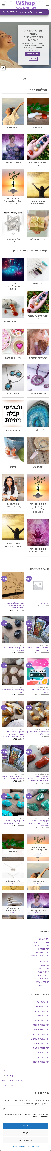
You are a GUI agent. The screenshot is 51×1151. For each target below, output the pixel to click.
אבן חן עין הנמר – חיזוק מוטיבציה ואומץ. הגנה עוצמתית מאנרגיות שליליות (13, 734)
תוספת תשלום (43, 603)
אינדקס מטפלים (42, 945)
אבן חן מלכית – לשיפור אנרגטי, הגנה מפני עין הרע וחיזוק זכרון (39, 823)
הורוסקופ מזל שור (41, 1015)
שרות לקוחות (7, 1085)
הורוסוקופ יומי (43, 1001)
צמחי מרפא (44, 968)
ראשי (4, 1070)
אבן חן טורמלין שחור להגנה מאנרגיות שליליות (14, 649)
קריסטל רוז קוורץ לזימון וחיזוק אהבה (13, 691)
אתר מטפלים (43, 961)
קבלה (25, 1125)
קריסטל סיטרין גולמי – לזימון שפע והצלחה (38, 733)
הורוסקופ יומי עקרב (40, 1043)
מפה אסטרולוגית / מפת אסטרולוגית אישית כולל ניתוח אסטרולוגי (15, 605)
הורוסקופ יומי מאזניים (40, 1038)
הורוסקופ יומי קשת (41, 1048)
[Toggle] (4, 1075)
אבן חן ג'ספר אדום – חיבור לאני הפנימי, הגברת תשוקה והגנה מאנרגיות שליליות (38, 778)
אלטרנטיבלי (44, 939)
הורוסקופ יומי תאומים (40, 1020)
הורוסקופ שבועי (42, 952)
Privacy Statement (19, 1146)
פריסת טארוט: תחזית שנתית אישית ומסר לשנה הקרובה (13, 777)
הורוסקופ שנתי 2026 (40, 955)
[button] (4, 1109)
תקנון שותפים (43, 975)
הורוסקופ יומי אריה (41, 1029)
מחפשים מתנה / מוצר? (12, 1080)
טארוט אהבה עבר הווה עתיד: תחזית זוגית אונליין (38, 649)
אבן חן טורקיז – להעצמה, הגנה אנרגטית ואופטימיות (14, 822)
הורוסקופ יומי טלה (41, 1011)
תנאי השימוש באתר (33, 1146)
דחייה (25, 1133)
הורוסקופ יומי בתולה (40, 1034)
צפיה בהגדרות (25, 1140)
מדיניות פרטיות (42, 985)
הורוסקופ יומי (43, 949)
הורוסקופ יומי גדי (42, 1052)
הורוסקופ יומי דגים (41, 1062)
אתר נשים (44, 965)
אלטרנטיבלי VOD (41, 942)
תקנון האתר (44, 978)
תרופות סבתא (43, 971)
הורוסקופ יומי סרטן (41, 1025)
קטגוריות (9, 1075)
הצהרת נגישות (42, 982)
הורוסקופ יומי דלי (42, 1057)
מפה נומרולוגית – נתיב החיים (40, 691)
